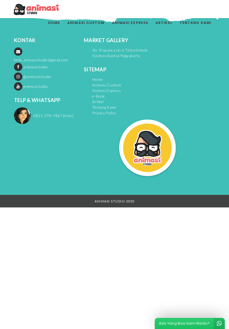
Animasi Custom (85, 22)
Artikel (164, 22)
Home (54, 22)
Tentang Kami (195, 22)
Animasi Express (130, 22)
